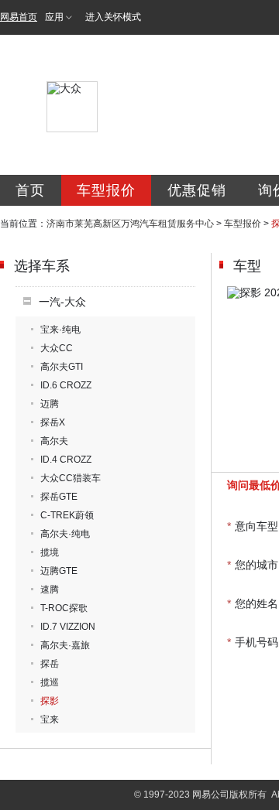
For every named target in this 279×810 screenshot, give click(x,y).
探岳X (52, 422)
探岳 (49, 663)
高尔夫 (54, 441)
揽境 (49, 552)
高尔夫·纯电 (65, 533)
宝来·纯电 (60, 329)
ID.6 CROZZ (65, 385)
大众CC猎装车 (70, 478)
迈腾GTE (59, 571)
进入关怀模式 (113, 17)
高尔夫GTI (61, 366)
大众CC (56, 348)
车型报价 (106, 190)
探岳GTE (59, 496)
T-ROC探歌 (64, 608)
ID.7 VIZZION (67, 626)
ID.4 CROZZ (65, 459)
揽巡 (49, 682)
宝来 (49, 719)
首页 (30, 190)
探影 (49, 701)
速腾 (49, 589)
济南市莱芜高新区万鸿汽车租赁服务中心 (130, 223)
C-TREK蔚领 (67, 515)
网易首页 (18, 17)
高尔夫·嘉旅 (65, 645)
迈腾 (49, 403)
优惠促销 (196, 190)
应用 (54, 17)
